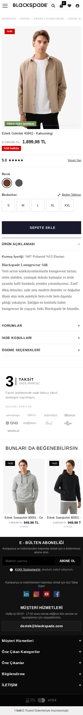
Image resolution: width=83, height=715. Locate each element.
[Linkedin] (26, 594)
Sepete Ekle (43, 228)
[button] (11, 125)
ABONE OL (67, 561)
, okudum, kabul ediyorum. (44, 569)
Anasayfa (9, 19)
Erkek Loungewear (49, 19)
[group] (41, 77)
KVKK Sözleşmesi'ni (27, 569)
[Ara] (53, 5)
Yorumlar (12, 325)
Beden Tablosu (71, 194)
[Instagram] (36, 594)
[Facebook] (57, 594)
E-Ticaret (28, 710)
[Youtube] (46, 594)
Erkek (25, 19)
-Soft (18, 710)
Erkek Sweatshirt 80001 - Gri (24, 517)
